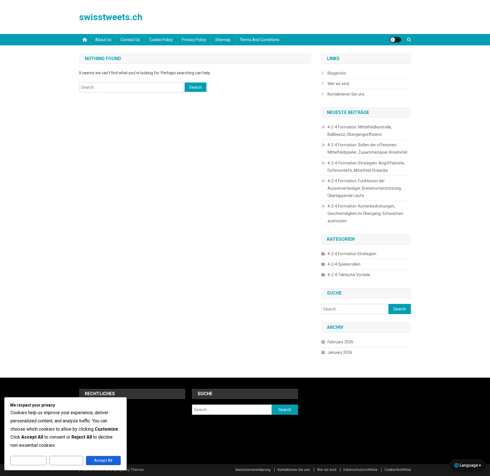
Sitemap (223, 39)
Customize (28, 460)
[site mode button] (395, 40)
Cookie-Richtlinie (398, 470)
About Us (103, 39)
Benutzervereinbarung (253, 470)
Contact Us (130, 39)
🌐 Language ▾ (467, 465)
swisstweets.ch (110, 17)
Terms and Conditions (259, 39)
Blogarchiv (337, 73)
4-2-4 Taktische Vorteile (349, 274)
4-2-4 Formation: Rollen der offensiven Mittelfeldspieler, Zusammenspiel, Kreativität (367, 149)
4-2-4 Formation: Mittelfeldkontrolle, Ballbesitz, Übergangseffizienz (360, 131)
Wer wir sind (338, 83)
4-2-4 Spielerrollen (344, 264)
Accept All (103, 460)
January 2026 (340, 352)
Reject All (66, 460)
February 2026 (340, 342)
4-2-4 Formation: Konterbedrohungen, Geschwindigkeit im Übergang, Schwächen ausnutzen (365, 213)
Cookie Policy (161, 39)
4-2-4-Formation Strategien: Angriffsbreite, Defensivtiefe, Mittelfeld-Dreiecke (366, 167)
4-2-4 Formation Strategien (352, 253)
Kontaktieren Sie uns (346, 94)
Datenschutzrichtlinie (360, 470)
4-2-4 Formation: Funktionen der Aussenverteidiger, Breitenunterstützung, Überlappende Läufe (365, 188)
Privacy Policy (194, 39)
